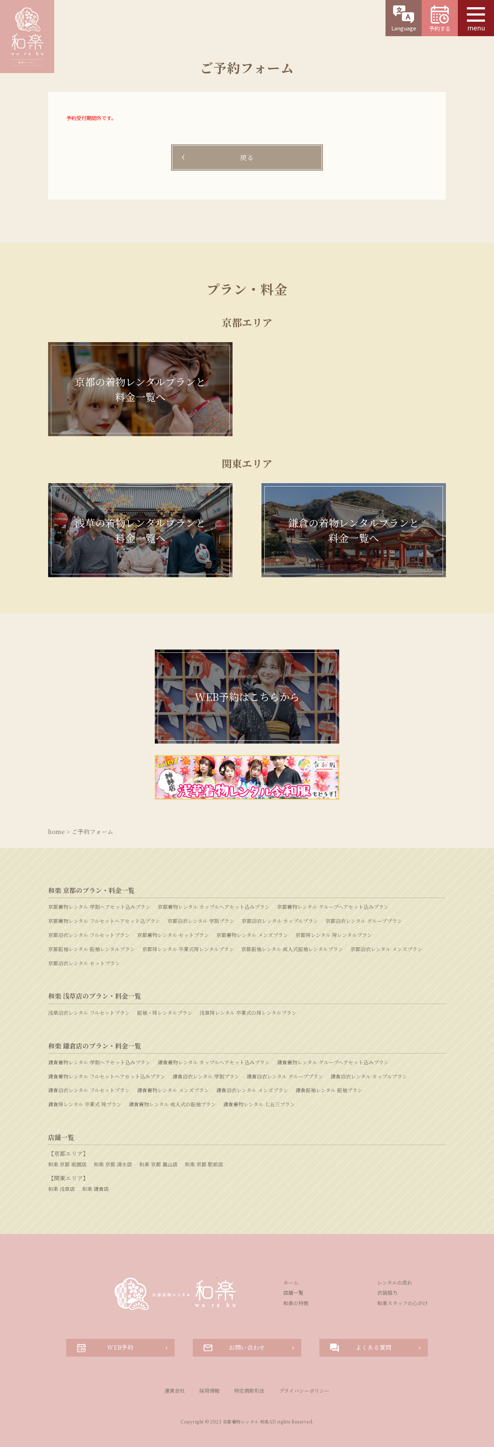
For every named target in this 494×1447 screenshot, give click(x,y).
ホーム (290, 1282)
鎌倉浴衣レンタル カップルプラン (369, 1076)
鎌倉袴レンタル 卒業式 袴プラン (85, 1104)
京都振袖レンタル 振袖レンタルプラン (91, 949)
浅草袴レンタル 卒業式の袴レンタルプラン (248, 1012)
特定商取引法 (249, 1390)
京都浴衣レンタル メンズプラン (386, 949)
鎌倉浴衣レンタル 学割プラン (206, 1076)
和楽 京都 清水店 (113, 1164)
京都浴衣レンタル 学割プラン (200, 920)
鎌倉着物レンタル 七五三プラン (259, 1104)
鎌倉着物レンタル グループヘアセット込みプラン (333, 1062)
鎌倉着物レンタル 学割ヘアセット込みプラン (99, 1062)
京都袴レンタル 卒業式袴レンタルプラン (188, 949)
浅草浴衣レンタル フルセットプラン (89, 1012)
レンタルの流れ (394, 1282)
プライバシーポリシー (304, 1390)
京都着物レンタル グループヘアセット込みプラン (333, 906)
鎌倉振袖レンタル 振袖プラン (328, 1090)
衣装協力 (387, 1292)
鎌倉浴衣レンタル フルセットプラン (89, 1090)
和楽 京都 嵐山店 (158, 1164)
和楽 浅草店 (61, 1188)
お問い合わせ (247, 1347)
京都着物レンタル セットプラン (173, 935)
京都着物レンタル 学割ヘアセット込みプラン (99, 906)
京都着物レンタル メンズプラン (252, 935)
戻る (247, 157)
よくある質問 (373, 1347)
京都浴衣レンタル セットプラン (84, 963)
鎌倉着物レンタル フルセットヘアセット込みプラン (106, 1076)
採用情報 (209, 1390)
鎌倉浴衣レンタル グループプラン (285, 1076)
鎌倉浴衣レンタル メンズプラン (252, 1090)
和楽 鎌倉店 (95, 1188)
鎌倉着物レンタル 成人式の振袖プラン (172, 1104)
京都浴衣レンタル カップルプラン (280, 920)
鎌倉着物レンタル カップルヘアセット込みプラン (214, 1062)
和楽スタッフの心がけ (402, 1303)
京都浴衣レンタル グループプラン (363, 920)
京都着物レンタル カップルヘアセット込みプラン (214, 906)
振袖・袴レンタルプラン (164, 1012)
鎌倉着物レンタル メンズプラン (173, 1090)
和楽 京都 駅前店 (204, 1164)
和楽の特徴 (295, 1303)
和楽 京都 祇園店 (67, 1164)
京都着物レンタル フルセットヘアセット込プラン (104, 920)
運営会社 (175, 1390)
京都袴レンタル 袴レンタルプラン (333, 935)
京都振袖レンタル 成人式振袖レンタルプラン (292, 949)
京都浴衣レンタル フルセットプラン (89, 935)
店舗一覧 (293, 1292)
